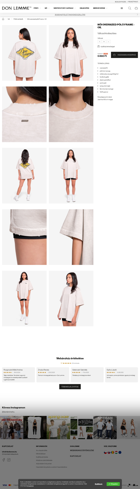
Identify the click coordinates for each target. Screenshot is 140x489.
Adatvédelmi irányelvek (44, 464)
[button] (137, 15)
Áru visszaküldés (41, 450)
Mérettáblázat (40, 454)
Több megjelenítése (70, 387)
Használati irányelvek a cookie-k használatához (51, 467)
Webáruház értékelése (70, 358)
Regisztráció (133, 1)
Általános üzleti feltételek (44, 460)
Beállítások (98, 484)
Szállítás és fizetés (42, 457)
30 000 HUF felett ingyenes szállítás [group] (70, 15)
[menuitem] (37, 8)
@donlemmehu (8, 412)
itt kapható (30, 486)
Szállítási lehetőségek (108, 46)
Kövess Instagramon (13, 407)
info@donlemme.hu (9, 452)
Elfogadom (114, 484)
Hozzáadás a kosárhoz (127, 55)
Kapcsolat (75, 456)
